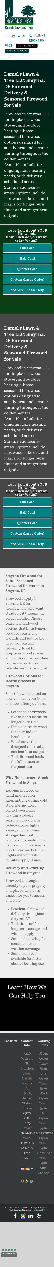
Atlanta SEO (39, 1210)
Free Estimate (17, 51)
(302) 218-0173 (27, 1118)
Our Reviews (27, 46)
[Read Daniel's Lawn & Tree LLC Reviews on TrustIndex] (9, 1255)
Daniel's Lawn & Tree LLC (16, 1208)
